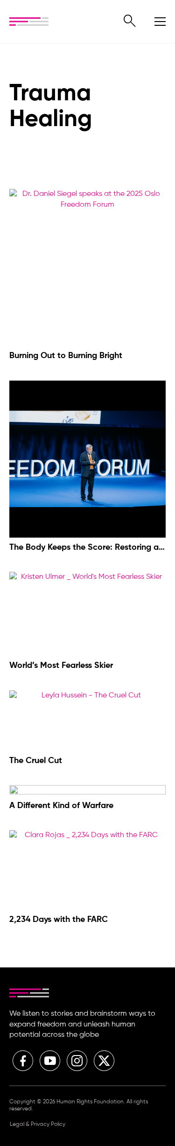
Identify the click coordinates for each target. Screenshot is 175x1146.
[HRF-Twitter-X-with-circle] (104, 1060)
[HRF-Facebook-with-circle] (22, 1060)
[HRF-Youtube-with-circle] (49, 1060)
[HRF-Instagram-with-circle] (77, 1060)
